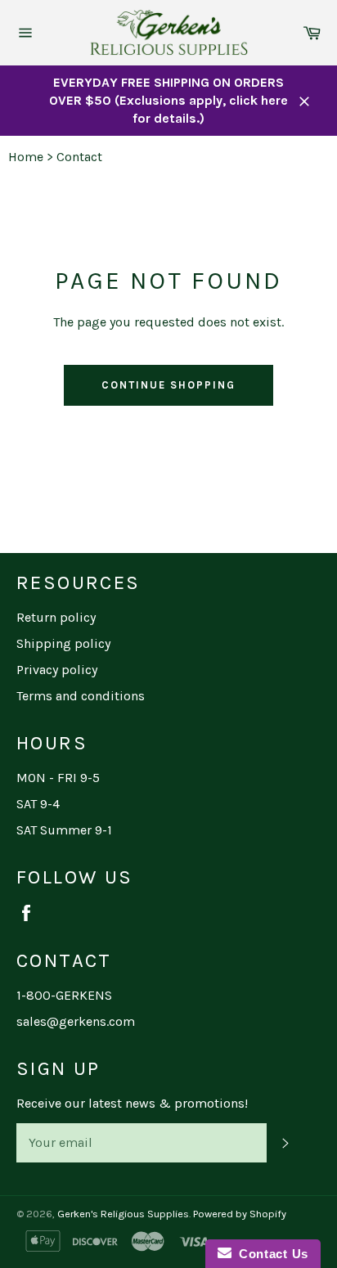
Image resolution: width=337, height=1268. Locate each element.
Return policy (56, 617)
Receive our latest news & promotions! (132, 1103)
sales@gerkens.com (75, 1021)
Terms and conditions (80, 696)
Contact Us (269, 1254)
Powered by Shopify (239, 1213)
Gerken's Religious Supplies (123, 1213)
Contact (79, 156)
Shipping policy (63, 643)
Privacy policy (56, 669)
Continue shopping (168, 385)
